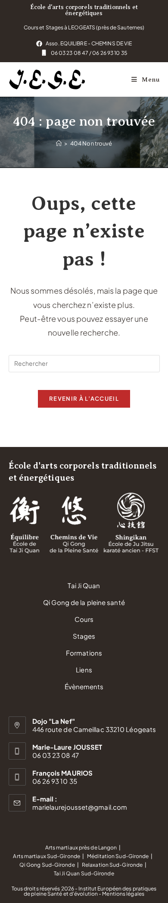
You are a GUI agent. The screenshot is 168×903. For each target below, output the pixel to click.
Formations (84, 653)
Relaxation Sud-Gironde (112, 865)
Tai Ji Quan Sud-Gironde (84, 873)
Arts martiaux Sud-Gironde (46, 856)
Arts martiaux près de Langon (81, 847)
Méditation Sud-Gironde (118, 856)
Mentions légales (123, 893)
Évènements (84, 686)
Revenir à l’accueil (84, 398)
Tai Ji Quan (84, 585)
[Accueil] (59, 143)
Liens (84, 669)
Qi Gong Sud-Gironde (47, 865)
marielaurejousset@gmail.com (80, 807)
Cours (84, 619)
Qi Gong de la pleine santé (84, 602)
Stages (84, 636)
